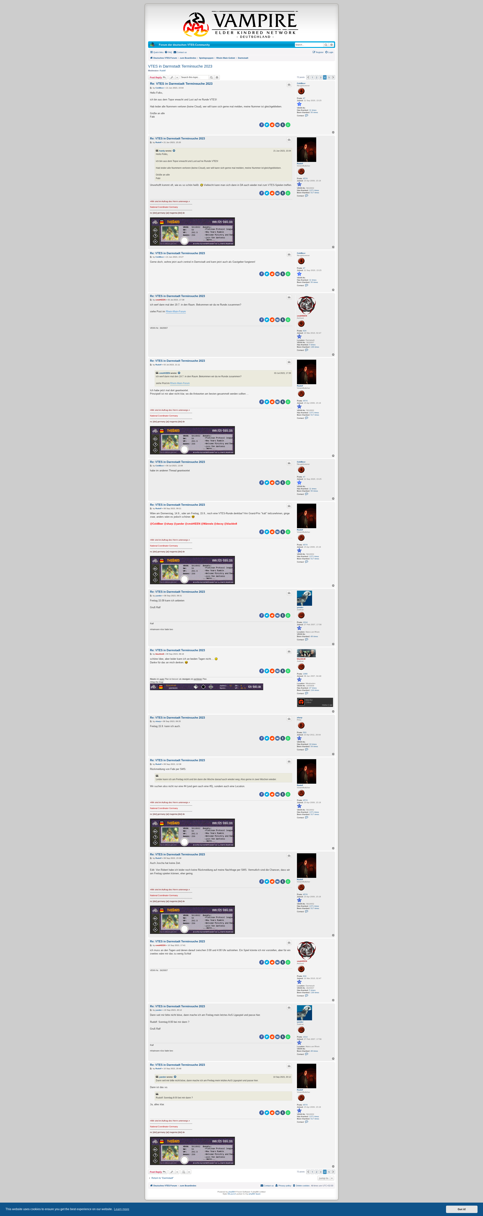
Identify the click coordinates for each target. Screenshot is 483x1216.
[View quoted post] (174, 150)
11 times (312, 110)
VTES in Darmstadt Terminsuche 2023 (180, 66)
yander (300, 607)
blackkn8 (301, 659)
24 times (313, 744)
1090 (305, 674)
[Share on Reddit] (272, 124)
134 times (315, 690)
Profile (325, 705)
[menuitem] (168, 52)
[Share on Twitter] (267, 124)
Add (330, 705)
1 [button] (312, 77)
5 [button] (329, 77)
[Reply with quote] (289, 84)
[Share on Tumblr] (282, 124)
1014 (305, 622)
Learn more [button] (121, 1209)
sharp (299, 718)
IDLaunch (232, 1194)
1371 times (314, 190)
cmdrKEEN (302, 316)
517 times (315, 193)
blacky (309, 700)
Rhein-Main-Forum (176, 311)
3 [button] (320, 77)
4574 (305, 178)
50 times (314, 112)
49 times (314, 636)
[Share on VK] (277, 124)
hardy (162, 151)
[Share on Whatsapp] (288, 124)
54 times (314, 746)
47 (304, 98)
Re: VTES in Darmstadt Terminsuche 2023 (181, 83)
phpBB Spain (255, 1194)
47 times (313, 688)
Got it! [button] (462, 1209)
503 (304, 732)
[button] (308, 77)
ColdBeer (301, 83)
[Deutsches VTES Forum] (241, 23)
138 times (315, 347)
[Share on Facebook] (261, 124)
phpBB (231, 1192)
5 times (312, 345)
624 (304, 331)
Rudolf (162, 70)
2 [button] (316, 77)
